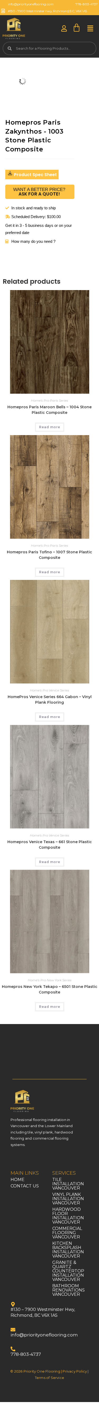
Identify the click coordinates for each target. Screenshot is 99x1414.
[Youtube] (38, 1159)
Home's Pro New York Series (50, 980)
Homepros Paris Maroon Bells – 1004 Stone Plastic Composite (49, 410)
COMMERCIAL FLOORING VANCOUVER (67, 1232)
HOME (18, 1179)
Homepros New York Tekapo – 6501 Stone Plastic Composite (49, 989)
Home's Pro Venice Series (49, 690)
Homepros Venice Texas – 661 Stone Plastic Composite (49, 844)
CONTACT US (25, 1185)
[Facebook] (14, 1159)
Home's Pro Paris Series (49, 400)
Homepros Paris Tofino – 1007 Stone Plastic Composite (49, 555)
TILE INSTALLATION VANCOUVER (68, 1184)
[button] (90, 28)
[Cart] (76, 28)
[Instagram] (26, 1159)
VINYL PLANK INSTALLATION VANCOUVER (68, 1198)
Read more (49, 427)
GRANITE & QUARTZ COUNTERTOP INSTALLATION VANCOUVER (68, 1271)
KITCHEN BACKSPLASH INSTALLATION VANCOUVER (68, 1250)
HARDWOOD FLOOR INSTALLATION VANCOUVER (68, 1216)
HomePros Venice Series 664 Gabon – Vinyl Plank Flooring (50, 699)
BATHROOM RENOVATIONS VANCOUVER (68, 1290)
